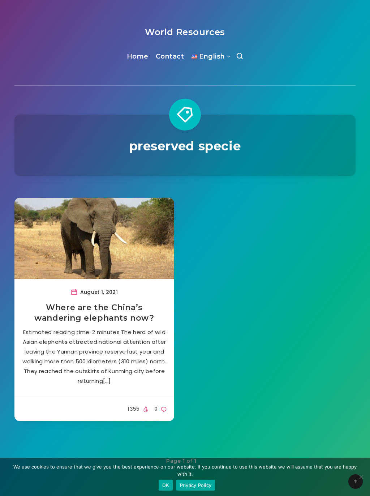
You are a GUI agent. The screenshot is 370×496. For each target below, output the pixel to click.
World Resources (185, 32)
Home (138, 56)
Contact (170, 56)
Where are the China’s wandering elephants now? (94, 313)
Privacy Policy (196, 485)
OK (165, 485)
